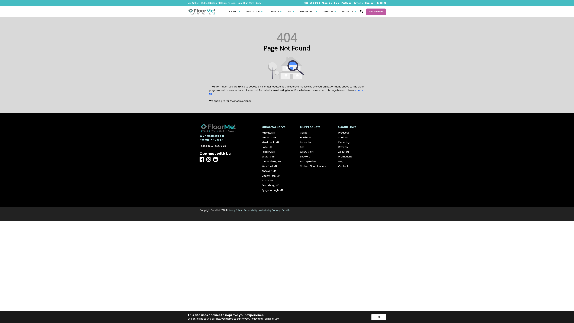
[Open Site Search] (361, 11)
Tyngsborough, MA (272, 190)
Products (343, 133)
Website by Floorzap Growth (274, 210)
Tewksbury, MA (270, 185)
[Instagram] (381, 3)
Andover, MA (269, 171)
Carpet (304, 133)
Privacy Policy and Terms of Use (260, 318)
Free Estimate (376, 11)
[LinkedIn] (385, 3)
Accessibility (250, 210)
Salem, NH (267, 180)
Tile (302, 147)
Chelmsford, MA (271, 176)
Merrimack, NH (270, 142)
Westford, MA (269, 166)
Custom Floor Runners (313, 166)
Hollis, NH (267, 147)
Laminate (305, 142)
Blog (340, 161)
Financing (343, 142)
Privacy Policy (235, 210)
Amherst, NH (269, 137)
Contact (343, 166)
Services (343, 137)
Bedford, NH (268, 157)
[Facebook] (378, 3)
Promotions (345, 157)
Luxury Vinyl (306, 152)
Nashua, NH (268, 133)
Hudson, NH (268, 152)
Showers (305, 157)
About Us (343, 152)
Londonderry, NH (271, 161)
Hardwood (306, 137)
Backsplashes (308, 161)
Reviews (343, 147)
